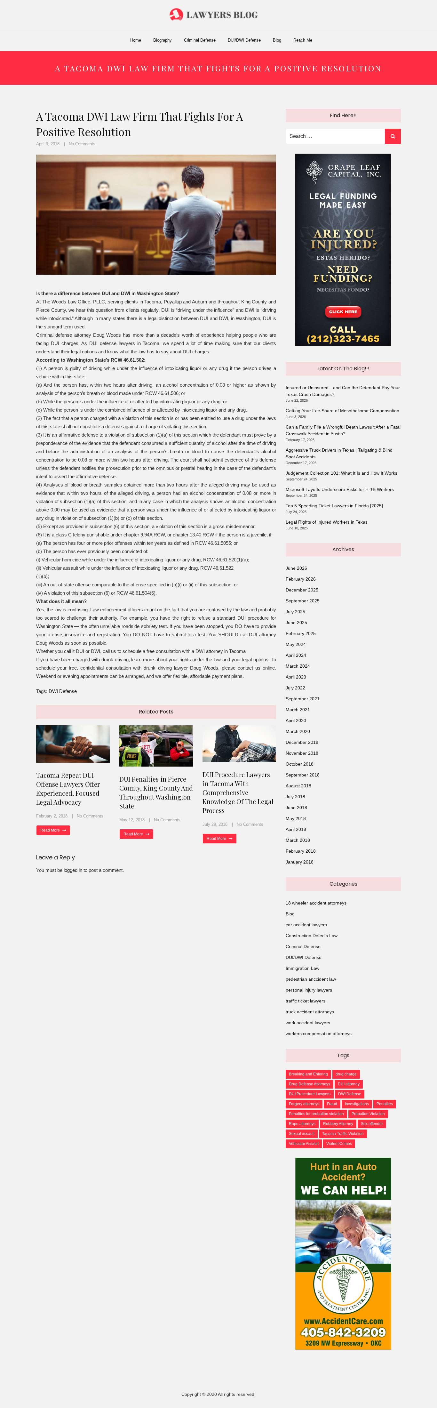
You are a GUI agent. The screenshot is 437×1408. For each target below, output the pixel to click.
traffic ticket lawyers (305, 1000)
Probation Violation (368, 1114)
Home (135, 40)
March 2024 (298, 666)
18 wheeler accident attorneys (316, 902)
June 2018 (296, 807)
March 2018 (298, 840)
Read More (50, 830)
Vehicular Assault (304, 1143)
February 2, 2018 (52, 816)
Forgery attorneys (304, 1104)
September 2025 (303, 600)
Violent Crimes (339, 1143)
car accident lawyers (306, 924)
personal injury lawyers (309, 990)
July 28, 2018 (215, 824)
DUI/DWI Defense (244, 40)
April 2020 (296, 720)
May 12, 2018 (132, 819)
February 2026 (301, 579)
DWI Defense (63, 691)
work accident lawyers (308, 1022)
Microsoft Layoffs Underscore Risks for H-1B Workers (340, 489)
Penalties (385, 1104)
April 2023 (296, 677)
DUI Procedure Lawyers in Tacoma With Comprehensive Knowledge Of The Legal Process (238, 792)
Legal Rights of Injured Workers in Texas (327, 522)
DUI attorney (349, 1084)
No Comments (82, 143)
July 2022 (295, 687)
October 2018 (300, 764)
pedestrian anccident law (311, 979)
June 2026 (296, 568)
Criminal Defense (200, 40)
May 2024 (296, 644)
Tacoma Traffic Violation (343, 1133)
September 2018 (303, 774)
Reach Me (302, 40)
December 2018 (302, 742)
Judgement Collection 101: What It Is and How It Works (341, 473)
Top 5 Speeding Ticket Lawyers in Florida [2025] (334, 505)
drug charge (346, 1074)
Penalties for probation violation (316, 1114)
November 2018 (302, 753)
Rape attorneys (302, 1124)
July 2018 (295, 796)
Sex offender (372, 1124)
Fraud (332, 1104)
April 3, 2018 (48, 143)
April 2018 (296, 829)
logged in (73, 870)
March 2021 (298, 709)
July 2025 (295, 611)
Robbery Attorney (338, 1124)
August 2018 (298, 785)
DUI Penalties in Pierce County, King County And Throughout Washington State (156, 792)
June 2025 (296, 622)
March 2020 (298, 731)
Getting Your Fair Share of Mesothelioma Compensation (342, 410)
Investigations (357, 1104)
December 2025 (302, 589)
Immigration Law (302, 968)
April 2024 (296, 655)
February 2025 (301, 633)
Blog (277, 40)
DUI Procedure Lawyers (309, 1094)
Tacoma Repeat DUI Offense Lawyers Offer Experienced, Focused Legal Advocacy (68, 788)
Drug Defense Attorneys (309, 1084)
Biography (162, 40)
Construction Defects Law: (312, 935)
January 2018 (300, 862)
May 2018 (296, 818)
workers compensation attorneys (319, 1033)
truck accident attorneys (310, 1011)
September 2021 (303, 698)
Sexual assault (301, 1133)
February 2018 (301, 851)
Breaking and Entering (308, 1074)
